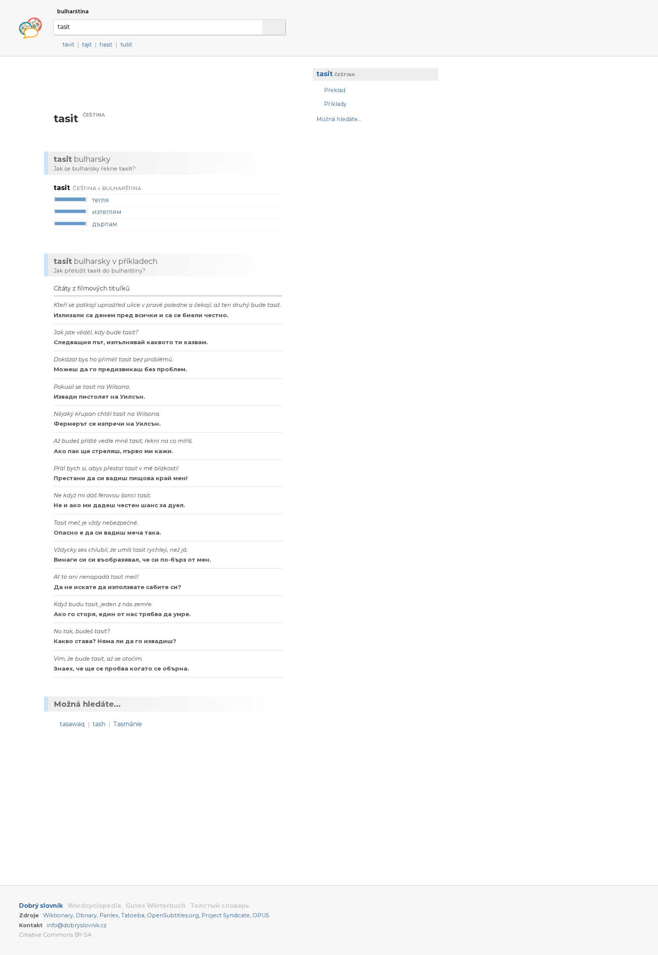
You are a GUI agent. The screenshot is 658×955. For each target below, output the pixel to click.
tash (99, 724)
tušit (126, 44)
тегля (100, 200)
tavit (68, 44)
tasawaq (72, 724)
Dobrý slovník (41, 905)
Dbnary (86, 915)
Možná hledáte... (338, 119)
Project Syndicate (225, 915)
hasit (105, 44)
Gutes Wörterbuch (156, 905)
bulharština (73, 11)
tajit (87, 44)
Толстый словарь (219, 905)
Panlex (108, 915)
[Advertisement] (371, 190)
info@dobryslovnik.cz (77, 925)
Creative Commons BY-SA (55, 934)
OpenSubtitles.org (173, 915)
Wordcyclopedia (94, 905)
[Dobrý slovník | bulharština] (30, 28)
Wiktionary (58, 915)
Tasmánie (127, 724)
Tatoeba (132, 915)
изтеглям (106, 212)
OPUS (260, 915)
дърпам (104, 224)
